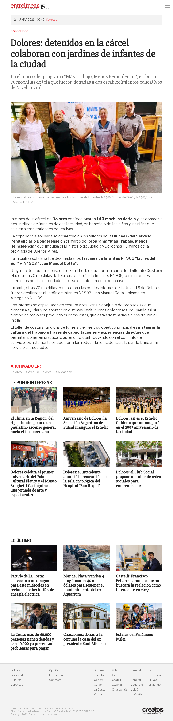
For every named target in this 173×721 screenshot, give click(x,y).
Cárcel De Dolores (39, 372)
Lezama (117, 684)
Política (15, 670)
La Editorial (56, 675)
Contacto (55, 679)
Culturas (16, 679)
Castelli (117, 679)
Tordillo (99, 675)
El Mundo (155, 684)
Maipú (134, 689)
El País (153, 679)
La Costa (99, 689)
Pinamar (99, 694)
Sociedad (51, 19)
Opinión (54, 670)
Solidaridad (64, 372)
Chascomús (119, 689)
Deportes (17, 684)
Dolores (16, 372)
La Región (136, 694)
